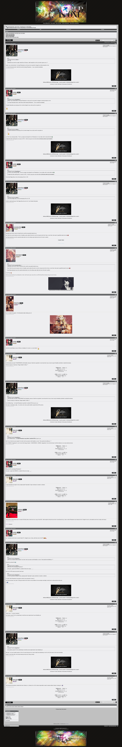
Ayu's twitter (53, 23)
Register (18, 29)
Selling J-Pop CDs (55, 290)
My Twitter (55, 218)
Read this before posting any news (12, 37)
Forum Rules (8, 720)
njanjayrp (20, 509)
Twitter (52, 290)
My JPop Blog (52, 218)
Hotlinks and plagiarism (10, 34)
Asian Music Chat (23, 26)
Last (114, 40)
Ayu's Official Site (46, 23)
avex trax (12, 706)
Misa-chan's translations (74, 23)
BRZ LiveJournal (64, 218)
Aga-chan (15, 357)
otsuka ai (21, 706)
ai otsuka (7, 706)
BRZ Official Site (69, 218)
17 (110, 40)
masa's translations (65, 23)
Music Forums (17, 26)
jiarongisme (19, 254)
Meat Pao (16, 303)
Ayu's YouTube (58, 23)
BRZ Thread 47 (60, 218)
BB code (7, 716)
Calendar (102, 29)
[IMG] (7, 718)
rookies (15, 92)
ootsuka (19, 706)
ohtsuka (16, 706)
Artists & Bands (28, 26)
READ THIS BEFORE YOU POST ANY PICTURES (15, 33)
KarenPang (21, 49)
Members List (68, 29)
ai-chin (10, 706)
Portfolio (50, 290)
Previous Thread (58, 709)
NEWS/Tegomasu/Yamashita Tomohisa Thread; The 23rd (65, 290)
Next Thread (64, 709)
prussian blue (17, 227)
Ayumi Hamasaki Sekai (10, 26)
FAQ (40, 29)
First (101, 40)
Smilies (7, 717)
